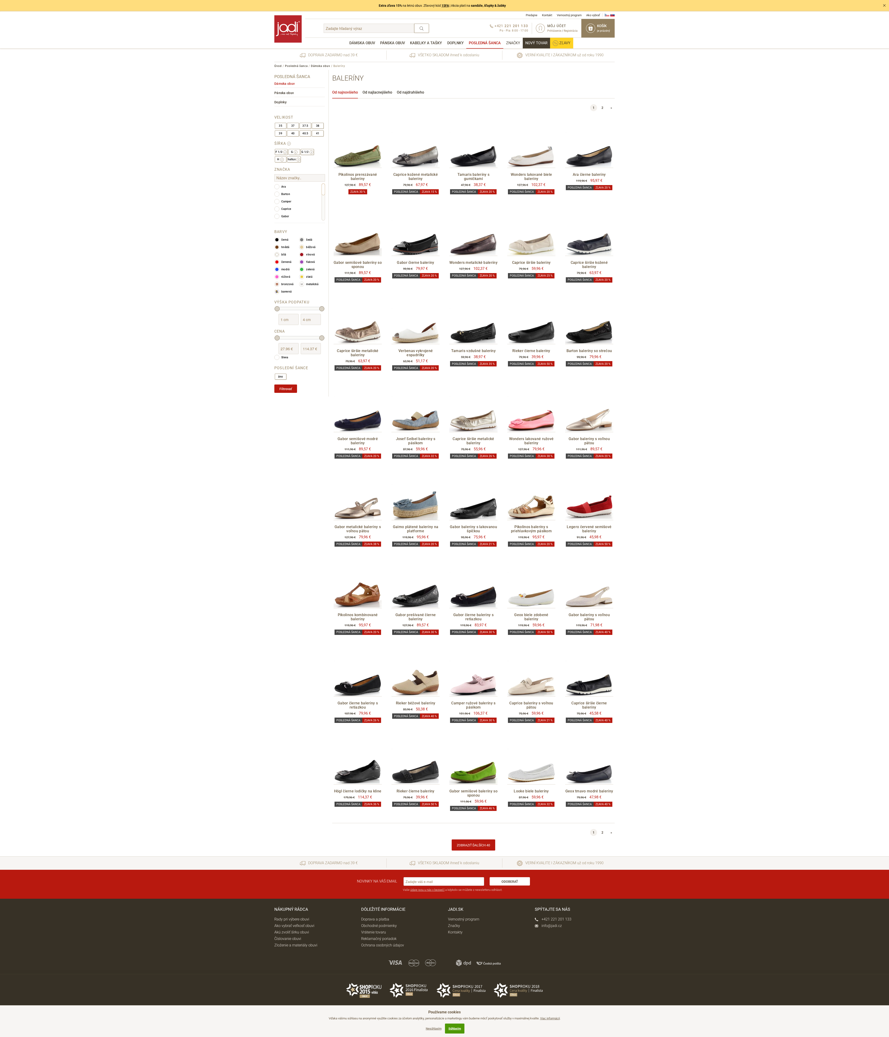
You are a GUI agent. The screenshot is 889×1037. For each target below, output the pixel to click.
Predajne (531, 15)
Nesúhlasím (433, 1028)
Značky (513, 43)
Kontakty (455, 932)
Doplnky (455, 43)
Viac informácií (550, 1018)
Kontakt (547, 15)
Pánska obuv (392, 43)
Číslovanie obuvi (287, 938)
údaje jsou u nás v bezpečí (427, 890)
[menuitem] (362, 43)
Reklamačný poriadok (379, 938)
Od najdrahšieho (410, 92)
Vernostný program (569, 15)
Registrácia (571, 30)
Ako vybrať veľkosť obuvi (294, 926)
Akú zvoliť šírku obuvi (291, 932)
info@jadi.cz (551, 926)
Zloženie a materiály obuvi (295, 945)
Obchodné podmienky (379, 926)
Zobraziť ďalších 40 (473, 845)
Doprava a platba (375, 919)
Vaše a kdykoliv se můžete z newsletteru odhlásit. (452, 890)
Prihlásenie (554, 30)
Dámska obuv (362, 43)
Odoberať (509, 881)
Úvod (278, 66)
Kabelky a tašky (426, 43)
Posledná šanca (485, 43)
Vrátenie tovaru (373, 932)
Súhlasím (454, 1028)
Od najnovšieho (345, 92)
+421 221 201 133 (556, 919)
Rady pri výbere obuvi (291, 919)
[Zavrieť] (884, 5)
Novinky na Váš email (377, 881)
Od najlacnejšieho (377, 92)
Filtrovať (285, 389)
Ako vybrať (593, 15)
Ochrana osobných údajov (382, 945)
